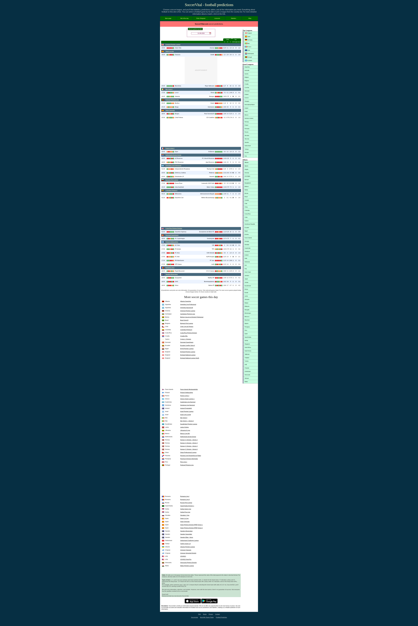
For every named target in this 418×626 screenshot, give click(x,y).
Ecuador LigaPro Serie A (187, 345)
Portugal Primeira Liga (172, 100)
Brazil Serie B (184, 320)
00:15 (163, 194)
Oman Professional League (188, 452)
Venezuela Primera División (188, 562)
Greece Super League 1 (187, 399)
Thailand (247, 357)
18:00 (163, 113)
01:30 (163, 169)
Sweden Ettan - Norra (186, 537)
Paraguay (247, 326)
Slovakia (247, 135)
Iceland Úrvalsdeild (186, 408)
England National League (188, 355)
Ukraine (247, 152)
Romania (247, 128)
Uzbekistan (248, 371)
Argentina (247, 67)
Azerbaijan (247, 176)
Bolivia (246, 189)
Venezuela (247, 374)
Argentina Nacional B (186, 307)
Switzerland (248, 145)
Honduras (247, 251)
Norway (247, 121)
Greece (247, 97)
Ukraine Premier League (187, 547)
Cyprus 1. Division (185, 339)
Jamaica (247, 275)
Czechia (247, 87)
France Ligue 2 (169, 148)
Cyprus (247, 220)
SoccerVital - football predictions (209, 5)
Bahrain (247, 179)
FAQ (199, 614)
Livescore (217, 18)
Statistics (233, 18)
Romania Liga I (169, 267)
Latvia (246, 296)
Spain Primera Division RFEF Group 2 (191, 528)
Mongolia (247, 309)
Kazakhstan (248, 285)
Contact (217, 614)
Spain (248, 36)
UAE (246, 364)
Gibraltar (247, 244)
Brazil (246, 196)
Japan (246, 279)
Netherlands (250, 53)
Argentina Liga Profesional (173, 165)
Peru (246, 330)
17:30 (163, 92)
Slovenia (247, 138)
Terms (204, 614)
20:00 (163, 48)
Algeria (246, 166)
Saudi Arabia (248, 337)
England (249, 33)
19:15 (163, 187)
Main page (168, 18)
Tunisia (246, 361)
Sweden (247, 142)
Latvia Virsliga (184, 427)
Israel (246, 111)
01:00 (163, 232)
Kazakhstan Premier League (188, 424)
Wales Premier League (187, 566)
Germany (249, 40)
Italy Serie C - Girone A (187, 421)
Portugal (249, 57)
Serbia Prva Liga (185, 512)
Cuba (246, 217)
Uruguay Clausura (185, 550)
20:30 (163, 86)
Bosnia (246, 193)
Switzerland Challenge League (189, 540)
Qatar (246, 333)
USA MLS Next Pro (185, 559)
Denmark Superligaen (172, 235)
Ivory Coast (248, 272)
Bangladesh (248, 183)
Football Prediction (221, 617)
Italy (248, 43)
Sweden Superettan (186, 534)
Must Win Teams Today (207, 617)
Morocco (247, 316)
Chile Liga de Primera (186, 326)
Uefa (248, 50)
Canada (247, 200)
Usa (246, 156)
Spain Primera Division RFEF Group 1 (191, 525)
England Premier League (172, 44)
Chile (246, 203)
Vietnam (247, 378)
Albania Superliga (185, 301)
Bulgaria (247, 80)
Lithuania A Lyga (185, 430)
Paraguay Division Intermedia (189, 459)
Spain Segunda (170, 110)
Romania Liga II (185, 499)
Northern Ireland (249, 118)
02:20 (163, 197)
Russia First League (186, 502)
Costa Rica (247, 214)
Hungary (247, 101)
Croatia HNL (184, 336)
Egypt (246, 231)
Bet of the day (184, 18)
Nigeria (246, 323)
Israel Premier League (186, 411)
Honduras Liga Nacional (187, 405)
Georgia (247, 241)
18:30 (163, 54)
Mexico (246, 115)
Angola (246, 169)
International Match (250, 104)
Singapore (247, 344)
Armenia (247, 172)
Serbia (246, 340)
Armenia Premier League (187, 311)
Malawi (246, 303)
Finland (246, 94)
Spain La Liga (169, 51)
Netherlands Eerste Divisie (173, 155)
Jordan (246, 282)
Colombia (247, 210)
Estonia (247, 234)
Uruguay (247, 368)
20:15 (163, 103)
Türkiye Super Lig (185, 543)
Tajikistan (247, 354)
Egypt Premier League (187, 348)
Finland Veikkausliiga (171, 242)
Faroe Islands (248, 237)
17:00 (163, 183)
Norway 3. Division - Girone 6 (189, 449)
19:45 (163, 96)
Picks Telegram (200, 18)
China (246, 207)
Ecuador (247, 227)
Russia (246, 132)
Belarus (247, 186)
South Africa (248, 347)
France (249, 46)
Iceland (246, 255)
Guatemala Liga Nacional (187, 402)
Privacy (211, 614)
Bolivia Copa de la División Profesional (191, 317)
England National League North (189, 358)
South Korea (248, 350)
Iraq (246, 268)
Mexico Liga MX (185, 433)
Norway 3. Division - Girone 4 (189, 446)
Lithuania (247, 299)
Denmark (247, 91)
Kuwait (246, 292)
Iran (246, 265)
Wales (246, 381)
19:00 (163, 158)
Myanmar (247, 320)
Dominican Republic (250, 224)
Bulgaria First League (171, 180)
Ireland (246, 108)
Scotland (249, 60)
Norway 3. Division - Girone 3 (189, 443)
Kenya (246, 289)
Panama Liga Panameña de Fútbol (190, 455)
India (246, 258)
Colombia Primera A (171, 190)
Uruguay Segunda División (188, 553)
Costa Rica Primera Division (173, 228)
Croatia (246, 84)
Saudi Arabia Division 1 (187, 506)
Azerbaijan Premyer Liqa (187, 314)
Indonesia (247, 261)
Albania (246, 162)
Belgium (247, 77)
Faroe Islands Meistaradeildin (189, 389)
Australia (247, 70)
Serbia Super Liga (185, 509)
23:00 (163, 173)
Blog (250, 18)
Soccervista (194, 617)
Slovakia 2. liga (184, 515)
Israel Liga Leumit (185, 414)
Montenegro (248, 313)
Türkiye (247, 149)
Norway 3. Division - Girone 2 (189, 440)
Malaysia (247, 306)
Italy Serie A (168, 89)
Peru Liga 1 (183, 462)
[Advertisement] (201, 70)
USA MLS (183, 556)
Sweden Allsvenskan (171, 274)
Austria (246, 73)
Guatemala (247, 248)
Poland (246, 125)
